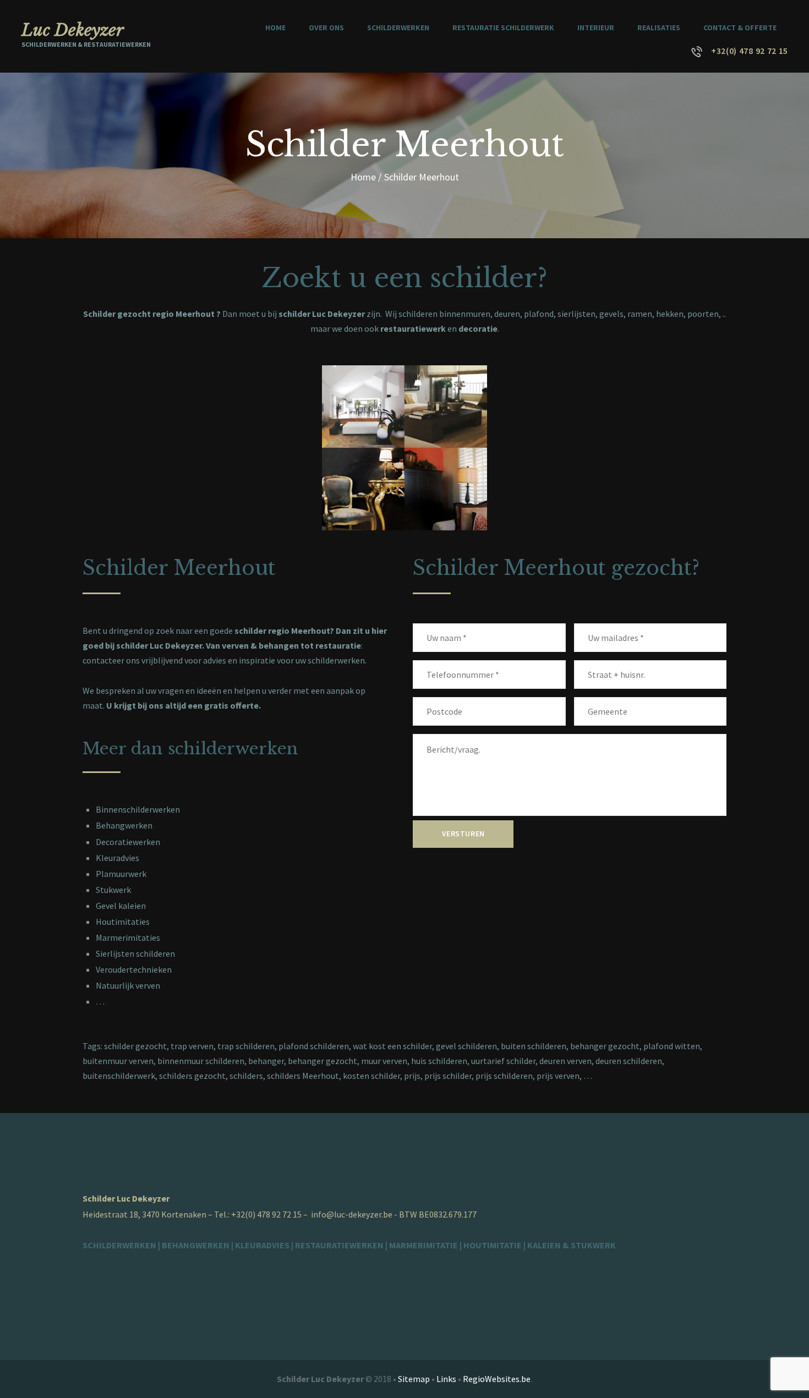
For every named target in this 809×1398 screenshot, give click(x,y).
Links (446, 1378)
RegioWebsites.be (497, 1378)
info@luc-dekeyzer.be (351, 1214)
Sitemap (414, 1378)
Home (363, 177)
